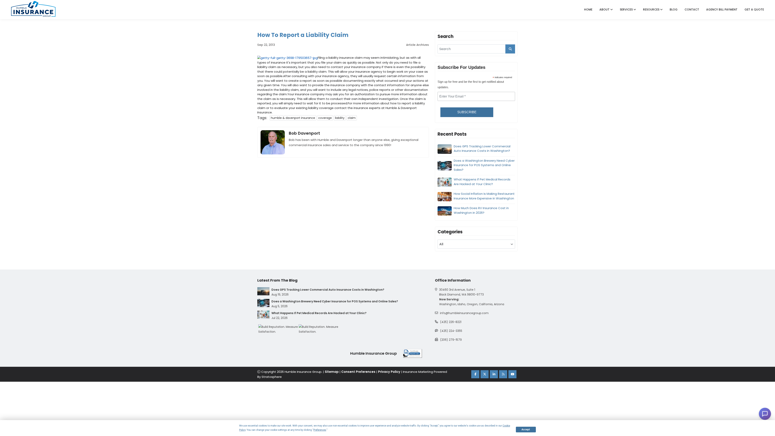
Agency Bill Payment (721, 9)
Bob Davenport (304, 133)
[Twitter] (485, 374)
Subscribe (467, 112)
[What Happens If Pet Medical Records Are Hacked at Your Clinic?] (263, 315)
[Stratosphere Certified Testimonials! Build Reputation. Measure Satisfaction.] (278, 329)
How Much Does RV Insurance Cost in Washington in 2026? (481, 210)
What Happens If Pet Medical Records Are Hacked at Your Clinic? (482, 181)
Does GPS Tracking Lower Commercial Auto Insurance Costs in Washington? (482, 148)
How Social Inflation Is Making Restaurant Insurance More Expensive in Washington (484, 196)
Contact (692, 9)
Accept (526, 429)
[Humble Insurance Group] (33, 9)
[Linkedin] (494, 374)
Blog (674, 9)
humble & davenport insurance (293, 118)
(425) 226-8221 (450, 322)
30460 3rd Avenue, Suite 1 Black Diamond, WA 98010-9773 (461, 292)
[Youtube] (512, 374)
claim (352, 118)
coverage (325, 118)
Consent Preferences (358, 372)
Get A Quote (754, 9)
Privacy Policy (389, 372)
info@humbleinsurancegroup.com (464, 313)
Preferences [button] (319, 430)
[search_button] (510, 48)
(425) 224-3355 (451, 331)
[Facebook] (475, 374)
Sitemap (332, 372)
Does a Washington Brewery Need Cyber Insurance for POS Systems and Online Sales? (484, 165)
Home (588, 9)
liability (340, 118)
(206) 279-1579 (451, 340)
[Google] (503, 374)
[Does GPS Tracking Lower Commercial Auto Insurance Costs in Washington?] (263, 291)
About (604, 9)
